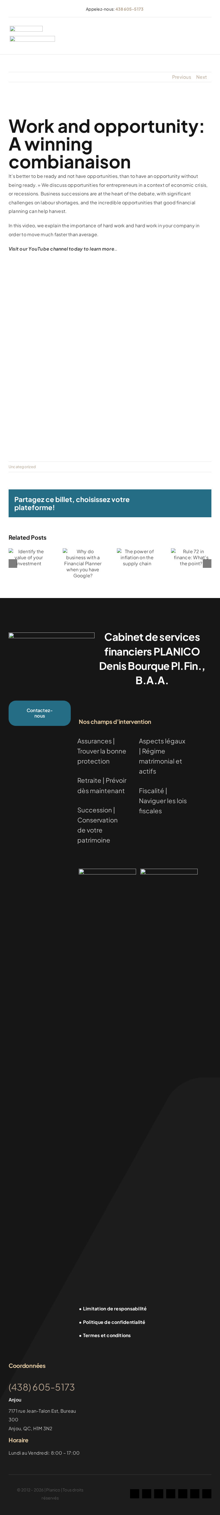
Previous (181, 77)
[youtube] (170, 1493)
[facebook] (134, 1493)
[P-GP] (32, 38)
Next (201, 77)
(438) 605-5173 (42, 1387)
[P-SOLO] (26, 28)
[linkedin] (182, 1493)
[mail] (194, 1493)
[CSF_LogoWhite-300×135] (169, 871)
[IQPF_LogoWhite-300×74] (107, 871)
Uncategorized (22, 466)
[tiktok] (158, 1493)
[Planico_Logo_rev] (52, 635)
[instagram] (146, 1493)
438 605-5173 (129, 8)
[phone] (206, 1493)
